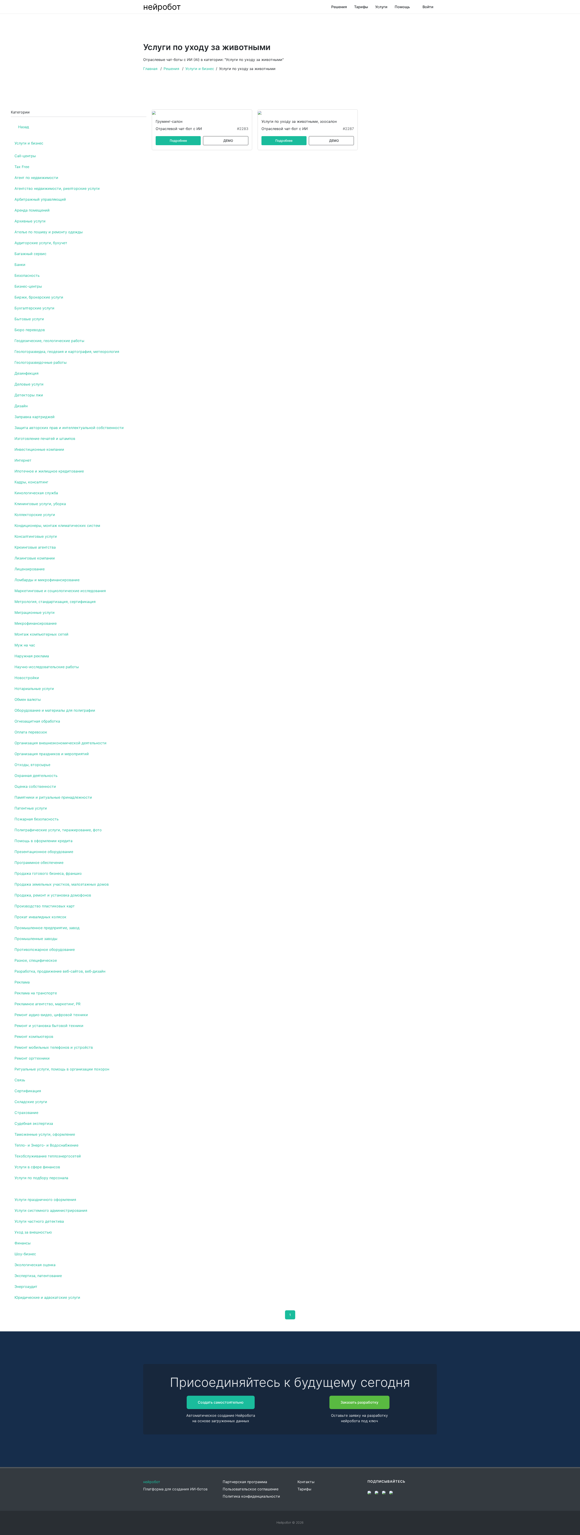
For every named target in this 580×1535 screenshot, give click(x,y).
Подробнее (178, 140)
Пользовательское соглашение (250, 1489)
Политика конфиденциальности (251, 1496)
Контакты (305, 1482)
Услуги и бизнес (199, 68)
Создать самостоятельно (221, 1402)
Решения (171, 68)
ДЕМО (228, 140)
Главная (150, 68)
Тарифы (304, 1489)
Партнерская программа (245, 1482)
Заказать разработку (359, 1402)
